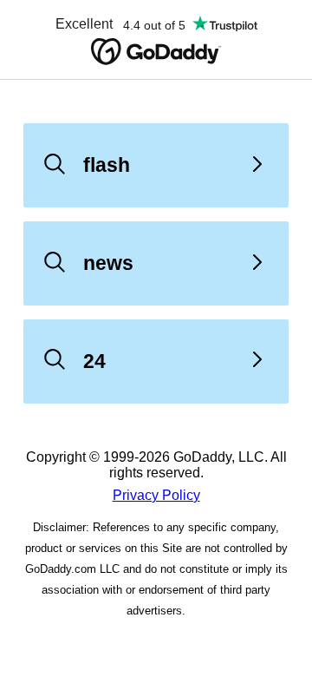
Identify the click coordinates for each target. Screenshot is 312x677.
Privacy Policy (156, 495)
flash (106, 165)
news (108, 263)
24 (94, 361)
